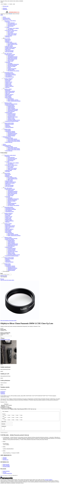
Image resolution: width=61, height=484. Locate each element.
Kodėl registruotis (6, 471)
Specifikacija (2, 391)
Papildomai (2, 392)
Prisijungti (5, 8)
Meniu (1, 14)
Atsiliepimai (2, 393)
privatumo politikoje (48, 479)
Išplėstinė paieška (3, 275)
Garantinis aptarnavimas (7, 473)
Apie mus (4, 457)
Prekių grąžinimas (6, 465)
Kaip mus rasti (5, 6)
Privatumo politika (6, 466)
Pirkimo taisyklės (6, 464)
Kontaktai (5, 458)
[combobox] (5, 274)
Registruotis (5, 9)
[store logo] (12, 13)
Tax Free (4, 472)
